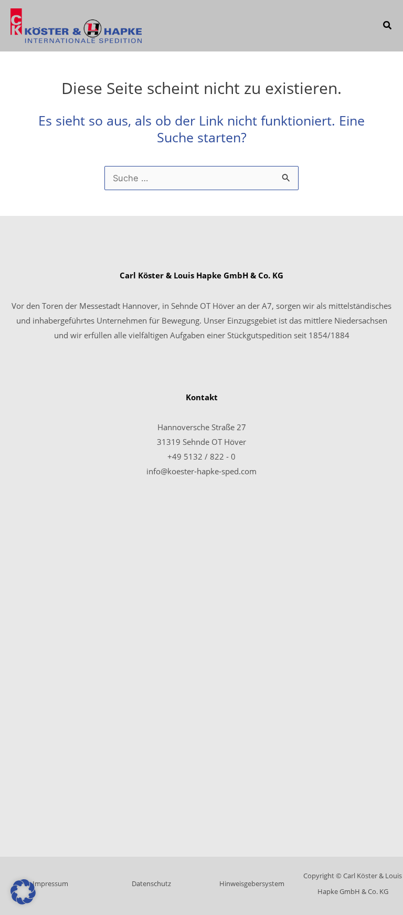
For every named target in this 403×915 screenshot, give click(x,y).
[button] (388, 26)
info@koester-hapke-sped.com (201, 471)
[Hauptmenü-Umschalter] (358, 26)
